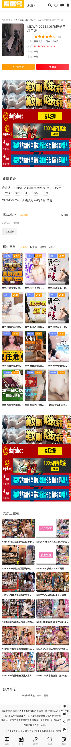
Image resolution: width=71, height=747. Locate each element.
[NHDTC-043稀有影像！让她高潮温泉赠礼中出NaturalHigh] (52, 582)
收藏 (53, 67)
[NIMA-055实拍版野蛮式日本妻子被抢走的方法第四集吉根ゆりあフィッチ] (18, 528)
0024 (7, 193)
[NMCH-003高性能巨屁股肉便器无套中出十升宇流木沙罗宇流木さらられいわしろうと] (18, 555)
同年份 (43, 247)
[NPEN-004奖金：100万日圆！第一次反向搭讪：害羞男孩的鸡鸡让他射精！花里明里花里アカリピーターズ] (52, 555)
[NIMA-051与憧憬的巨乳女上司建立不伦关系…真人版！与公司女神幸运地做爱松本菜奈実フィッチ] (18, 662)
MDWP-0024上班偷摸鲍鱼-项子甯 (33, 188)
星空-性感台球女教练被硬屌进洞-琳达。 (21, 405)
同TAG (52, 247)
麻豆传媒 (23, 20)
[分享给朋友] (64, 721)
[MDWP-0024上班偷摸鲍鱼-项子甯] (13, 40)
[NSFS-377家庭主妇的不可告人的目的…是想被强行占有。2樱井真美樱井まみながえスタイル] (18, 582)
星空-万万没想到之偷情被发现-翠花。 (43, 288)
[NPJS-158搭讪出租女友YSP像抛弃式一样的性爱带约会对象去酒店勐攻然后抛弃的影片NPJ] (52, 608)
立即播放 (19, 67)
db (26, 193)
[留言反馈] (62, 5)
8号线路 (24, 215)
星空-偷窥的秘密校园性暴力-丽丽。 (19, 327)
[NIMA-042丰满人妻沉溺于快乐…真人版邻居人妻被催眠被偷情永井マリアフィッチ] (52, 635)
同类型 (23, 247)
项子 (17, 193)
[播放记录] (56, 5)
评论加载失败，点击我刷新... (36, 695)
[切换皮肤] (64, 714)
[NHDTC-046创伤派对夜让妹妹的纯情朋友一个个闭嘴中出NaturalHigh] (18, 635)
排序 (65, 215)
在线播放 (9, 231)
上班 (46, 193)
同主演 (33, 247)
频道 (30, 5)
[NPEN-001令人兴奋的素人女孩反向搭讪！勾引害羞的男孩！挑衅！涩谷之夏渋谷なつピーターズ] (52, 528)
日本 (48, 41)
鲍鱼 (36, 193)
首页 (15, 20)
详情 (49, 200)
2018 (55, 41)
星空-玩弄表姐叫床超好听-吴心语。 (42, 327)
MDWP (58, 188)
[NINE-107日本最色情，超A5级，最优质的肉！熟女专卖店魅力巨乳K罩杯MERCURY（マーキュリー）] (52, 662)
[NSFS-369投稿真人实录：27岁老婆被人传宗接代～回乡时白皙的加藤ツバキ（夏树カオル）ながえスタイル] (18, 608)
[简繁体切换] (64, 706)
